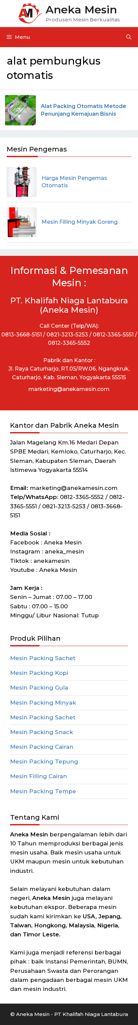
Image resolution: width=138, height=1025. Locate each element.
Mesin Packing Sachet (42, 658)
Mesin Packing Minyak (43, 702)
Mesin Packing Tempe (43, 791)
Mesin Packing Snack (41, 732)
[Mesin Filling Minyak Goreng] (22, 222)
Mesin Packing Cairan (41, 746)
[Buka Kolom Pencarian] (129, 37)
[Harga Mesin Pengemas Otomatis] (22, 182)
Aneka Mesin (81, 9)
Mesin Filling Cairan (38, 776)
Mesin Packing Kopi (39, 673)
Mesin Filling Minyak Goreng (80, 222)
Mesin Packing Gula (39, 687)
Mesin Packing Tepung (44, 761)
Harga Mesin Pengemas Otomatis (74, 182)
